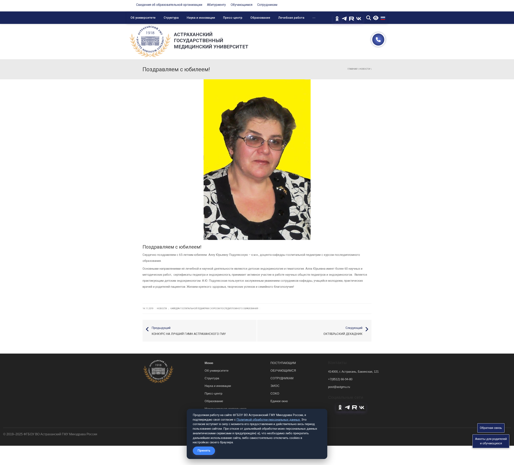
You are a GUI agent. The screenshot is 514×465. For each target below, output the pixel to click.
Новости (364, 69)
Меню (209, 363)
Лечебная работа (291, 17)
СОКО (274, 393)
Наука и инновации (201, 17)
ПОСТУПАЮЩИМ (283, 363)
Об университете (143, 17)
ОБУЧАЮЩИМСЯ (283, 370)
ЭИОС (274, 386)
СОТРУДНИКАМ (282, 378)
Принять (204, 450)
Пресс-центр (232, 17)
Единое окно (279, 401)
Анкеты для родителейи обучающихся (491, 441)
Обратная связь (491, 428)
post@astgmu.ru (339, 387)
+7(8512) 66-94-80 (340, 379)
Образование (260, 17)
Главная (352, 69)
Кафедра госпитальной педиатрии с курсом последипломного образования (214, 308)
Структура (171, 17)
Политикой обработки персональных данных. (269, 419)
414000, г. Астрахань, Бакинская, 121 (353, 371)
